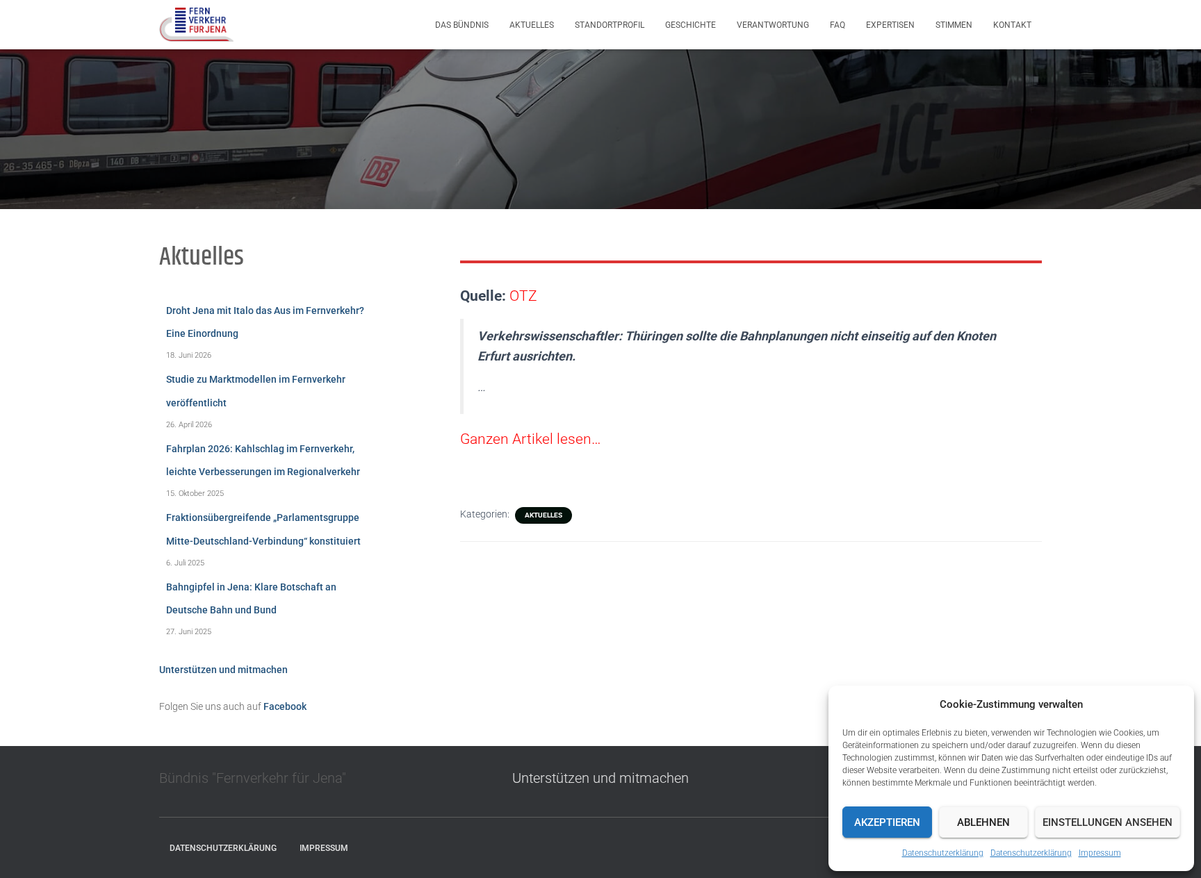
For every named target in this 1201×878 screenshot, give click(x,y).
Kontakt (1012, 25)
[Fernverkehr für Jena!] (196, 25)
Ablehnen (983, 822)
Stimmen (954, 25)
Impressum (1100, 853)
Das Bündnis (462, 25)
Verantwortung (773, 25)
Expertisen (890, 25)
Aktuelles (531, 25)
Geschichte (690, 25)
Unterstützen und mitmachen (223, 669)
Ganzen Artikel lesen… (530, 439)
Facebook (285, 706)
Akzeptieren (887, 822)
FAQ (837, 25)
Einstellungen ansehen (1108, 822)
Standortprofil (609, 25)
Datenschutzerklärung (942, 853)
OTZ (523, 296)
